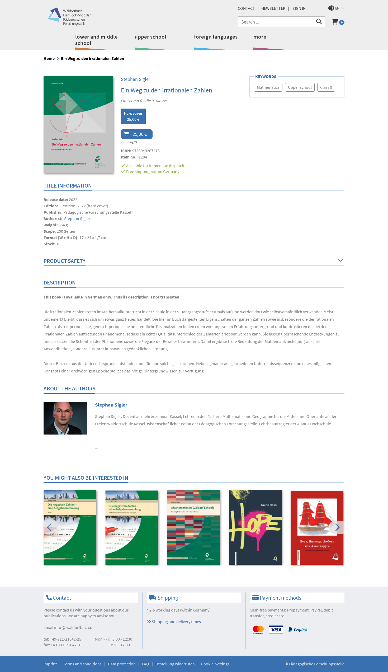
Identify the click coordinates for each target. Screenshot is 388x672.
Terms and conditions (82, 663)
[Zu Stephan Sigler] (65, 417)
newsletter (273, 8)
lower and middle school (96, 39)
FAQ (145, 663)
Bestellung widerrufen (175, 663)
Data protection (122, 663)
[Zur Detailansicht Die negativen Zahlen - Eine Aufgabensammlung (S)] (71, 527)
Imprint (50, 663)
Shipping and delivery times (176, 621)
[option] (71, 528)
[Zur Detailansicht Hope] (256, 527)
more (259, 36)
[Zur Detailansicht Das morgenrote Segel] (318, 528)
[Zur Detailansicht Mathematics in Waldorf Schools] (194, 527)
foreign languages (216, 36)
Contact (246, 8)
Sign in (299, 8)
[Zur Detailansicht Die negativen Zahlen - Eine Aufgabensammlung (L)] (132, 528)
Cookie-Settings (215, 663)
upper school (150, 36)
